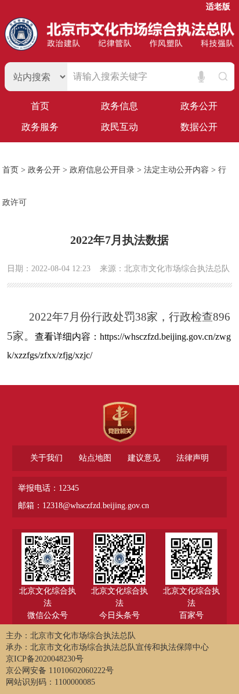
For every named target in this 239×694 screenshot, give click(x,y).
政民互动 (119, 127)
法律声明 (192, 458)
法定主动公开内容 (176, 170)
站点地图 (95, 458)
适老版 (218, 7)
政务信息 (119, 106)
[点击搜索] (221, 77)
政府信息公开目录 (102, 170)
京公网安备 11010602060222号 (60, 670)
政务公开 (199, 106)
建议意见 (144, 458)
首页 (40, 106)
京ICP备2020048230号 (45, 659)
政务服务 (40, 127)
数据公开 (199, 127)
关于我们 (46, 458)
